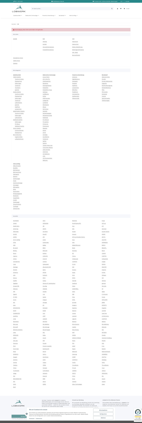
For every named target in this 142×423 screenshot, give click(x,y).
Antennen (74, 77)
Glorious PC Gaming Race (49, 283)
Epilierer (15, 176)
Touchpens (17, 87)
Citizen (15, 259)
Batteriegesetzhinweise (78, 49)
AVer (73, 242)
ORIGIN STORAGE (76, 338)
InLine (14, 299)
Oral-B (44, 338)
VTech (73, 376)
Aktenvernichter (106, 77)
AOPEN (15, 237)
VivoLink (45, 376)
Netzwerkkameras (106, 87)
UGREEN (74, 370)
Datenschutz (39, 418)
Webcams (45, 160)
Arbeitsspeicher (47, 81)
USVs (44, 156)
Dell (73, 267)
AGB (73, 39)
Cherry (74, 256)
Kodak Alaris (16, 226)
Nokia (44, 335)
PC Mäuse (17, 124)
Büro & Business (17, 134)
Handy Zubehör (17, 92)
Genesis (104, 280)
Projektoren (75, 92)
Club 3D (45, 259)
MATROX (45, 321)
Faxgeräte (104, 83)
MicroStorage (46, 327)
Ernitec (103, 272)
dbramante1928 (47, 267)
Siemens (15, 359)
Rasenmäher (16, 191)
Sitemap (45, 41)
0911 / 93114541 (19, 1)
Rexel (14, 351)
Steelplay (104, 359)
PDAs (103, 90)
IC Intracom (105, 294)
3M (43, 226)
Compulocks (105, 259)
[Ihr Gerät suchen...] (112, 8)
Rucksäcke (104, 94)
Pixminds (15, 343)
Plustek (44, 343)
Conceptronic (16, 261)
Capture (15, 256)
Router (44, 130)
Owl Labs (15, 340)
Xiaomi (103, 379)
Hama (73, 286)
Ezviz (73, 275)
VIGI (14, 376)
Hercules (104, 286)
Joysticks (17, 90)
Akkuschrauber (17, 166)
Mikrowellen (16, 187)
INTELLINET (104, 299)
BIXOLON (45, 250)
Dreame (15, 269)
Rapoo (73, 349)
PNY (73, 343)
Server (44, 132)
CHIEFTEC (104, 256)
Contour (45, 261)
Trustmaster (16, 370)
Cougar (103, 261)
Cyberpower (46, 264)
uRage (14, 373)
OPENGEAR (45, 223)
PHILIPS (103, 340)
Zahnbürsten (16, 208)
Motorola (104, 327)
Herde (14, 180)
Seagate (15, 357)
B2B (44, 39)
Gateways (45, 92)
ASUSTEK (104, 239)
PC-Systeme (46, 122)
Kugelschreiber (18, 137)
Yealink (103, 381)
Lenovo (74, 313)
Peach (73, 340)
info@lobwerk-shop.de (58, 1)
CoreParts (74, 261)
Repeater (45, 128)
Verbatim (45, 373)
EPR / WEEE (75, 52)
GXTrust (104, 223)
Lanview (104, 310)
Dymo (44, 269)
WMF (44, 379)
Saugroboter (16, 198)
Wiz (103, 376)
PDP (44, 340)
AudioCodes (46, 242)
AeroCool (104, 229)
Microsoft (15, 327)
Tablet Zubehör (17, 77)
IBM (73, 294)
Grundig (45, 286)
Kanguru (74, 305)
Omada (103, 335)
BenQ (73, 248)
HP (102, 289)
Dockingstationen (47, 85)
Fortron (15, 278)
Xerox (73, 379)
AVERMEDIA (105, 242)
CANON (104, 253)
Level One (104, 313)
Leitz (44, 313)
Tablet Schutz (16, 60)
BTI (73, 253)
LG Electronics (105, 316)
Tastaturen (17, 85)
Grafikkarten (46, 94)
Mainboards (46, 104)
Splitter (44, 141)
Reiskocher (16, 195)
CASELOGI (45, 256)
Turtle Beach (46, 370)
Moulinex (74, 220)
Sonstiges (45, 134)
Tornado (45, 368)
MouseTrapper (46, 329)
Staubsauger (16, 202)
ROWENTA (15, 354)
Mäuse (44, 107)
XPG (14, 381)
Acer (73, 226)
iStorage (45, 302)
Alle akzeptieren (103, 410)
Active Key (15, 229)
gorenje (104, 283)
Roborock (74, 351)
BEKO (44, 248)
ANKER (103, 234)
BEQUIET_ (104, 248)
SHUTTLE (104, 357)
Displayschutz (18, 81)
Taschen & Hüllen (19, 79)
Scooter (15, 200)
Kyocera (74, 310)
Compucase (75, 259)
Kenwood (45, 308)
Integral (45, 299)
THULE (14, 368)
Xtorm (44, 381)
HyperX (15, 294)
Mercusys (15, 324)
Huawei (44, 291)
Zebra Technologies (77, 384)
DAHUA (103, 264)
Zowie (103, 384)
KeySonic (74, 308)
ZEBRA (44, 384)
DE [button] (121, 1)
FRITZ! (73, 278)
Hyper (103, 291)
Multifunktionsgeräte (107, 85)
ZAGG (14, 384)
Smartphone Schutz (18, 58)
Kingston (104, 308)
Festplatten (45, 87)
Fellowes (104, 275)
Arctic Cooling (16, 239)
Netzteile (45, 111)
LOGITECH (104, 319)
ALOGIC (15, 234)
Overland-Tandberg (107, 338)
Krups (103, 220)
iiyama (44, 297)
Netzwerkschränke (47, 115)
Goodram (74, 283)
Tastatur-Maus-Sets (47, 145)
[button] (117, 8)
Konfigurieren (103, 414)
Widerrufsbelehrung (77, 47)
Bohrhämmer (16, 170)
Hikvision (15, 289)
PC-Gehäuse (46, 119)
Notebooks (45, 117)
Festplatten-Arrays (47, 90)
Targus (44, 362)
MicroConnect (75, 324)
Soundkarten (46, 137)
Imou (73, 297)
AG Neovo (45, 231)
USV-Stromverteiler (47, 158)
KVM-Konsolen (46, 98)
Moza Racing (75, 329)
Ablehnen (103, 417)
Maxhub (74, 321)
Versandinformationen (48, 47)
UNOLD (103, 370)
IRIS (14, 302)
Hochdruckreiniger (17, 183)
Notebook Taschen (19, 126)
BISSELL (15, 250)
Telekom (15, 365)
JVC (43, 305)
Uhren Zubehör (17, 128)
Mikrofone (74, 90)
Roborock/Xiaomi (106, 351)
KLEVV (14, 310)
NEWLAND (15, 335)
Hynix (73, 291)
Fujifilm (15, 280)
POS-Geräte (105, 92)
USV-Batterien (46, 154)
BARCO (103, 245)
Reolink (103, 349)
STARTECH (74, 359)
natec (14, 332)
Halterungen (18, 83)
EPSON (44, 272)
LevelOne (15, 316)
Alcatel (74, 231)
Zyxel (14, 387)
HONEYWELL (75, 289)
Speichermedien (106, 98)
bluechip (74, 250)
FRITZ (44, 278)
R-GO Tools (16, 349)
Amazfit (44, 234)
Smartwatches (75, 94)
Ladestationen (18, 102)
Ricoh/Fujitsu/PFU (76, 223)
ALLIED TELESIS (105, 231)
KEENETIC (104, 305)
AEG (73, 229)
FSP (103, 278)
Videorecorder (75, 98)
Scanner (104, 96)
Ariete (44, 239)
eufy (14, 275)
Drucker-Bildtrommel (107, 81)
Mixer (14, 189)
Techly (73, 362)
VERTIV (74, 373)
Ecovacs (74, 269)
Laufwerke (45, 102)
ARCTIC (103, 237)
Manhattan (16, 321)
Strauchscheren (17, 204)
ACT (103, 226)
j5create (74, 302)
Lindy (14, 319)
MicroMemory (105, 324)
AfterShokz (15, 231)
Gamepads (75, 81)
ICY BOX (15, 297)
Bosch (103, 250)
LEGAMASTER (16, 313)
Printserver (45, 124)
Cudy (14, 264)
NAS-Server (45, 109)
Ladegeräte (45, 100)
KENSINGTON (16, 308)
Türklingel (15, 206)
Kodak (44, 310)
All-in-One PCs (46, 79)
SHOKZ (15, 223)
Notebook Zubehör (17, 119)
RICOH (44, 351)
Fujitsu (44, 280)
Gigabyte (15, 283)
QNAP (73, 346)
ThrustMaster (105, 365)
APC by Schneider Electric (78, 237)
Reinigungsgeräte (17, 193)
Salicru (44, 354)
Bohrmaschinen (17, 172)
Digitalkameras (76, 79)
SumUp (15, 362)
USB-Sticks (45, 151)
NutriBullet (16, 220)
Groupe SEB (16, 286)
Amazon (74, 234)
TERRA (44, 365)
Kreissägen (16, 185)
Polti (103, 343)
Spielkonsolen (75, 96)
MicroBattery (46, 324)
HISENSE (45, 289)
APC (44, 237)
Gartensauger (16, 178)
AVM (14, 245)
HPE (14, 291)
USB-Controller (46, 149)
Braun (14, 253)
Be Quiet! (15, 248)
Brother (45, 253)
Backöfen (15, 168)
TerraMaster (75, 365)
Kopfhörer (17, 107)
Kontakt (127, 1)
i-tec (44, 294)
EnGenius (15, 272)
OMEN (14, 338)
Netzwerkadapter (47, 113)
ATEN (14, 242)
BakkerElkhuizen (76, 245)
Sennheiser (45, 357)
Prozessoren (46, 126)
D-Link (73, 264)
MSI (103, 329)
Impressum (31, 418)
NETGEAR (104, 332)
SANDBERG (104, 354)
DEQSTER (104, 267)
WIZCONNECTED (17, 379)
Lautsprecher (18, 109)
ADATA (44, 229)
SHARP (74, 357)
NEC (44, 332)
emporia (104, 269)
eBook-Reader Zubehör (19, 111)
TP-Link (74, 368)
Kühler (44, 96)
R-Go (103, 346)
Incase (103, 297)
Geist (44, 220)
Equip (73, 272)
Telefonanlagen (106, 100)
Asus (73, 239)
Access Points (46, 77)
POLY (14, 346)
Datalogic (15, 267)
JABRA (103, 302)
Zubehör (15, 63)
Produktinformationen (48, 49)
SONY (44, 359)
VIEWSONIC (104, 373)
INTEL (73, 299)
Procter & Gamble (47, 346)
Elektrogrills (16, 174)
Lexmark (74, 316)
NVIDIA (74, 335)
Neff (73, 332)
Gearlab (74, 280)
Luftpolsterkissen (19, 139)
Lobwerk (45, 319)
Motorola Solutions (17, 329)
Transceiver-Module (48, 147)
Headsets (74, 83)
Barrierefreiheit (76, 55)
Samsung (74, 354)
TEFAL (103, 362)
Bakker (44, 245)
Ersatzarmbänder (19, 130)
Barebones (45, 83)
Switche (45, 143)
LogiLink (74, 319)
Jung (14, 305)
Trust (103, 368)
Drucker (104, 79)
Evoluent (45, 275)
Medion (104, 321)
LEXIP (44, 316)
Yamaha (74, 381)
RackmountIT (46, 349)
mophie (74, 327)
